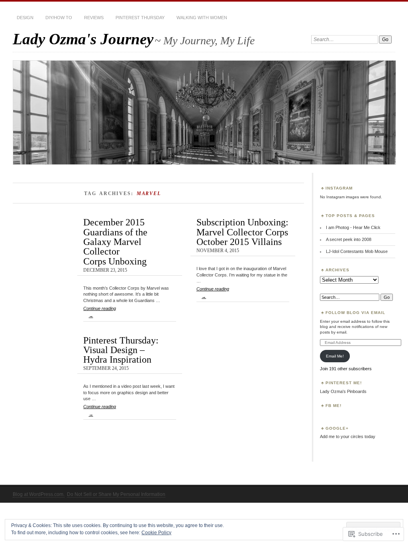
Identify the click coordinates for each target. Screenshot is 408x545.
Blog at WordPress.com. (39, 494)
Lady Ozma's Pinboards (343, 391)
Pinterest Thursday (140, 17)
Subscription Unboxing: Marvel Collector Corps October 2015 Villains (242, 232)
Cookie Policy (156, 532)
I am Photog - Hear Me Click (353, 227)
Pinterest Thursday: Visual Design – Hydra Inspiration (121, 350)
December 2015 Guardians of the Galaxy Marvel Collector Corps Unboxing (115, 241)
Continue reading (99, 312)
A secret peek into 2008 (348, 239)
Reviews (94, 17)
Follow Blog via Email (355, 312)
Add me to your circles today (347, 436)
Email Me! (335, 356)
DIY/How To (58, 17)
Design (25, 17)
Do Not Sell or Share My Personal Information (116, 494)
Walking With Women (202, 17)
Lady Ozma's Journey (83, 38)
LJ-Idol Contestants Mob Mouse (357, 251)
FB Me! (333, 405)
